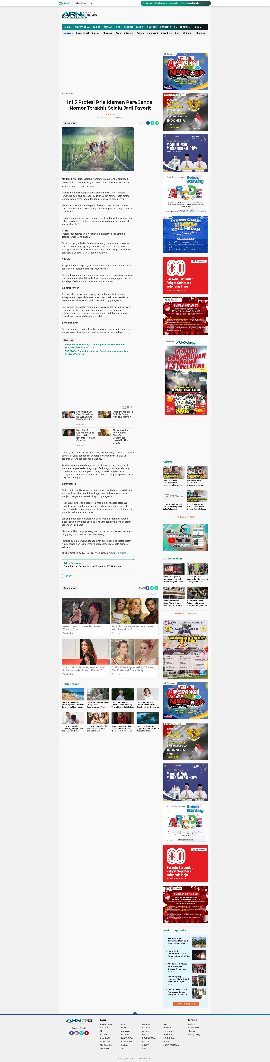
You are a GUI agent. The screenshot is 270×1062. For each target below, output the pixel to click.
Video (70, 33)
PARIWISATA (127, 1038)
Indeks (67, 27)
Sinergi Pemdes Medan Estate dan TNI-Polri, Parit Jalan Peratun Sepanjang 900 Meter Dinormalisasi (177, 3)
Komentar (71, 123)
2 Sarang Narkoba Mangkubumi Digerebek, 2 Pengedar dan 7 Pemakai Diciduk (197, 579)
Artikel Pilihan (172, 558)
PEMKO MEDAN (149, 1038)
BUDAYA (108, 27)
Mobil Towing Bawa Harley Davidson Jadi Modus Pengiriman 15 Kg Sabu (173, 579)
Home (67, 3)
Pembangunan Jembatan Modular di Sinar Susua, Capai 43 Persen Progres (178, 941)
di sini (123, 553)
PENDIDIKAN (169, 1038)
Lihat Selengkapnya (185, 1004)
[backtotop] (135, 1014)
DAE (118, 27)
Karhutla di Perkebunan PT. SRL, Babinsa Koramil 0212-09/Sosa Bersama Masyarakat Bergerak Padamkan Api (178, 953)
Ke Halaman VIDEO (185, 517)
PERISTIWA (105, 1042)
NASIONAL (168, 1035)
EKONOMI (152, 27)
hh (175, 27)
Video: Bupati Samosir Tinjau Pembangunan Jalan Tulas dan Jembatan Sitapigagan (173, 506)
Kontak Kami (193, 1028)
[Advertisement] (139, 13)
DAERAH (128, 27)
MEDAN (145, 1035)
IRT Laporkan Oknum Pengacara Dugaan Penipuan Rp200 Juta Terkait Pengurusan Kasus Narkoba (178, 992)
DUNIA (139, 27)
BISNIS (96, 27)
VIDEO (167, 462)
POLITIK (145, 1042)
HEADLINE (165, 27)
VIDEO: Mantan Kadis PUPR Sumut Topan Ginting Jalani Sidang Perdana (196, 506)
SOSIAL (124, 1045)
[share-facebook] (148, 123)
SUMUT (145, 1045)
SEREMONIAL (106, 1045)
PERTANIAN (126, 1042)
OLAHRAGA (105, 1038)
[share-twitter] (152, 123)
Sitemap (191, 1031)
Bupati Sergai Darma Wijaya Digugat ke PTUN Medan (92, 566)
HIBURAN (185, 27)
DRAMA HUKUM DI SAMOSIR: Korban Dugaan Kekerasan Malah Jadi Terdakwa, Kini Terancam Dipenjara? (196, 482)
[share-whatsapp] (157, 123)
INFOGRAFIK (169, 1031)
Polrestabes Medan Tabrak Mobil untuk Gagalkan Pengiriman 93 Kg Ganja (197, 603)
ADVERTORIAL (82, 27)
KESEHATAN (105, 1035)
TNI (122, 1049)
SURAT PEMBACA (171, 1045)
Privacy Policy (194, 1035)
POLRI (166, 1042)
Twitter (82, 1036)
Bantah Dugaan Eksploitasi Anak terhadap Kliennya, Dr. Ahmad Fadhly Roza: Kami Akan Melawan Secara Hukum (172, 482)
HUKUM (197, 27)
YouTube (88, 1036)
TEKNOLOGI (105, 1049)
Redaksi (191, 1024)
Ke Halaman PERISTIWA (185, 613)
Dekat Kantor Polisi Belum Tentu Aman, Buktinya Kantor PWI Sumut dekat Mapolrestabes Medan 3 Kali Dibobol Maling (173, 603)
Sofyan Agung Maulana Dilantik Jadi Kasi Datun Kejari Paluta (178, 979)
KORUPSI (125, 1035)
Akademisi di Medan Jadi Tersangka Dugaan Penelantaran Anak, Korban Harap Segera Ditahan (178, 966)
